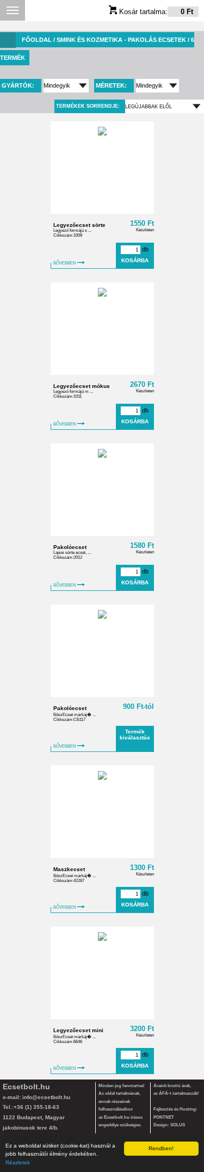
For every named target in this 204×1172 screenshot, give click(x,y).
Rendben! (161, 1148)
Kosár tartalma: (155, 12)
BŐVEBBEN (65, 263)
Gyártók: (19, 85)
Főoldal (37, 39)
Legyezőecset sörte (79, 225)
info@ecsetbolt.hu (46, 1097)
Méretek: (112, 85)
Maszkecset (69, 869)
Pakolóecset (69, 547)
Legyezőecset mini (78, 1030)
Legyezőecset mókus (81, 386)
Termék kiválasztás (135, 735)
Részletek (17, 1162)
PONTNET (163, 1117)
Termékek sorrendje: (88, 106)
